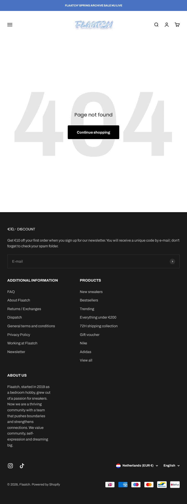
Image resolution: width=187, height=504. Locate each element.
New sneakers (91, 292)
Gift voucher (89, 335)
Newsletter (16, 352)
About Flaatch (18, 300)
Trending (87, 309)
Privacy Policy (18, 335)
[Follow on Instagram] (10, 466)
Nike (83, 343)
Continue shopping (93, 132)
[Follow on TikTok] (22, 466)
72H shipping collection (99, 326)
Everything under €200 (98, 317)
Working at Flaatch (22, 343)
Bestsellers (89, 300)
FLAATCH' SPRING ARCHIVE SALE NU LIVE (93, 5)
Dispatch (14, 317)
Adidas (85, 352)
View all (86, 360)
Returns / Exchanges (24, 309)
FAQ (11, 292)
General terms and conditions (31, 326)
